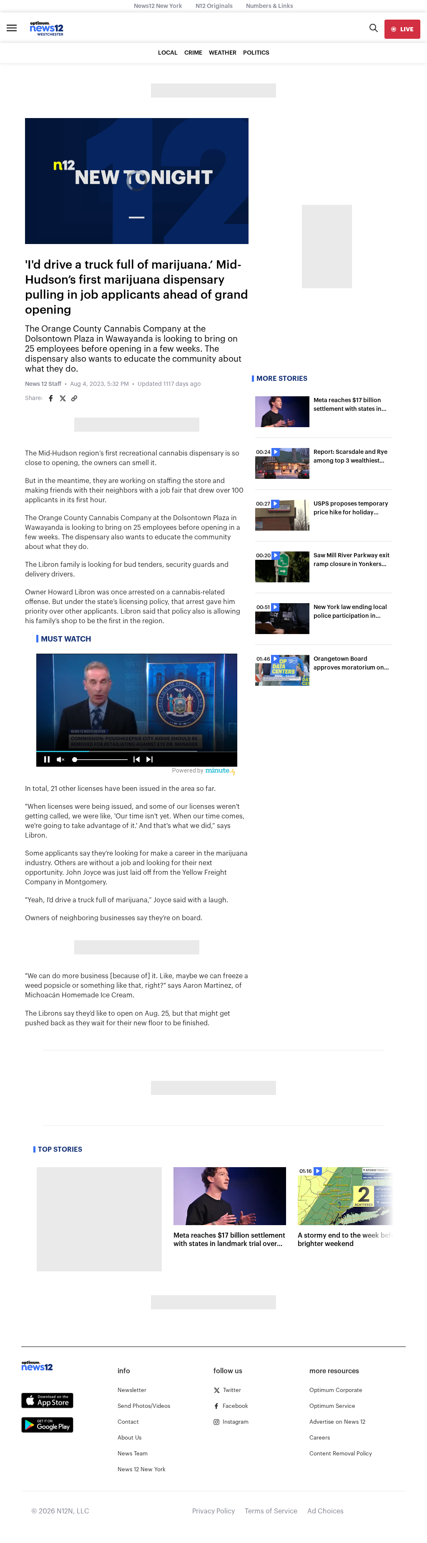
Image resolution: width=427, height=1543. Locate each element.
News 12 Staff (43, 384)
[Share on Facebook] (51, 398)
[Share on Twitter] (62, 398)
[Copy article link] (74, 398)
